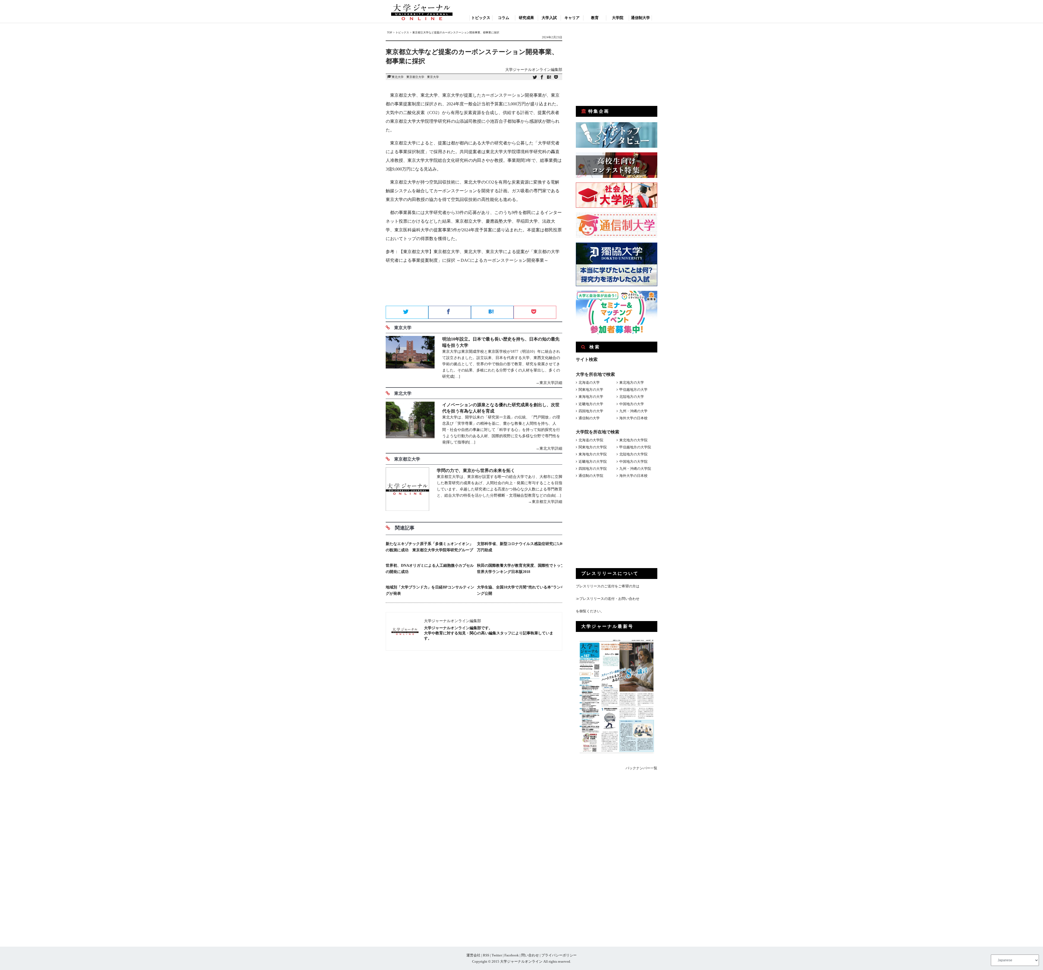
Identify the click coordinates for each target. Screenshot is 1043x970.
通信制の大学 (589, 418)
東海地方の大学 (591, 397)
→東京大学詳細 (549, 383)
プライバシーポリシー (559, 955)
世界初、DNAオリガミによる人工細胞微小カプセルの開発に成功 (430, 568)
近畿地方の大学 (591, 404)
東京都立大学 (415, 76)
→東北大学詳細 (549, 448)
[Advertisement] (474, 286)
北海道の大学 (589, 382)
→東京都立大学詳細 (545, 502)
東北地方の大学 (631, 382)
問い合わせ (530, 955)
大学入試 (549, 18)
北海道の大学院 (591, 440)
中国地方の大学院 (633, 461)
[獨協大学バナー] (616, 285)
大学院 (617, 18)
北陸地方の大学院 (633, 454)
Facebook (511, 955)
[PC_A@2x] (616, 333)
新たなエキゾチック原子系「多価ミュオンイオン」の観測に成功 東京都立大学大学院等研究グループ (429, 547)
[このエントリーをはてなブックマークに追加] (549, 77)
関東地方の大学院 (593, 447)
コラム (503, 18)
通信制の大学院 (591, 476)
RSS (486, 955)
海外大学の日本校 (633, 418)
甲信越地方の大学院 (635, 447)
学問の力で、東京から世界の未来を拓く (476, 470)
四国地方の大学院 (593, 469)
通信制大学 (640, 18)
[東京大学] (410, 361)
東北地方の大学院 (633, 440)
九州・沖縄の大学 (633, 411)
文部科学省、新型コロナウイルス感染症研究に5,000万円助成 (521, 547)
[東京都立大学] (407, 490)
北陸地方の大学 (631, 397)
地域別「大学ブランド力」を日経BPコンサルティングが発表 (430, 590)
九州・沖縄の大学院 (635, 469)
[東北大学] (410, 427)
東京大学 (433, 76)
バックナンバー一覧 (641, 768)
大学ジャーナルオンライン (521, 961)
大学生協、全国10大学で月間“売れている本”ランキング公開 (520, 590)
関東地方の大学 (591, 390)
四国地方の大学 (591, 411)
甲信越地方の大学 (633, 390)
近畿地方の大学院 (593, 461)
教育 (595, 18)
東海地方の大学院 (593, 454)
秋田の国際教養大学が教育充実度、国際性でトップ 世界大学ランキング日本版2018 (521, 568)
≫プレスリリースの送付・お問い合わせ (607, 599)
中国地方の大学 (631, 404)
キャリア (572, 18)
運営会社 (473, 955)
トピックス (480, 18)
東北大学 (398, 76)
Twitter (497, 955)
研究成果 (526, 18)
